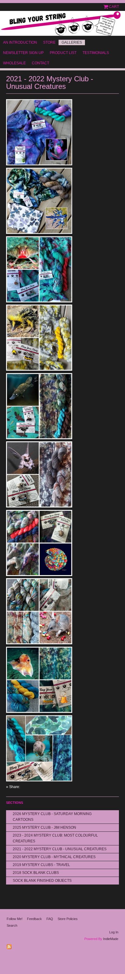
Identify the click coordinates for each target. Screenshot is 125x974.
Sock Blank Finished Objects (42, 880)
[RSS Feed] (10, 945)
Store (49, 42)
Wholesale (14, 63)
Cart (114, 7)
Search (12, 925)
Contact (40, 63)
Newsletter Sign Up (23, 53)
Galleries (72, 42)
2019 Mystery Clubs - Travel (41, 865)
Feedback (34, 919)
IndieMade (110, 939)
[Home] (62, 23)
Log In (113, 932)
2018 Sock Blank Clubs (36, 873)
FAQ (49, 919)
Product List (63, 53)
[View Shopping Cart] (106, 7)
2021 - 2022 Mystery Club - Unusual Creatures (59, 849)
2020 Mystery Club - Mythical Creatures (54, 857)
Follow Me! (14, 919)
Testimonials (96, 53)
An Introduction (20, 42)
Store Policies (68, 919)
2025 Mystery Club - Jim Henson (44, 827)
